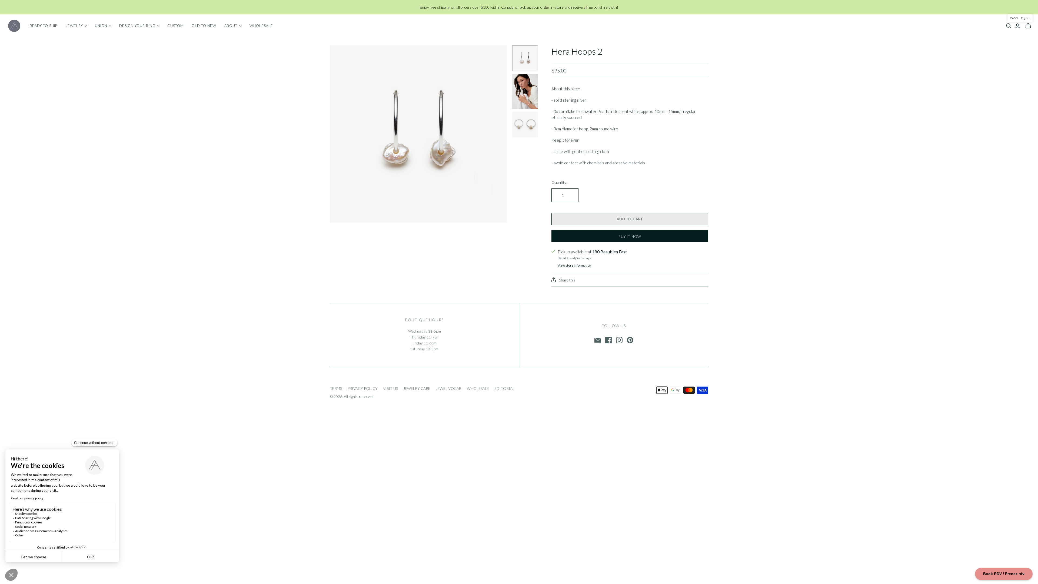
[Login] (1017, 26)
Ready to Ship (44, 26)
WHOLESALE (478, 388)
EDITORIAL (504, 388)
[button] (1020, 18)
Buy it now (629, 236)
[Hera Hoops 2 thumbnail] (525, 58)
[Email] (597, 340)
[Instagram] (619, 340)
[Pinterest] (630, 340)
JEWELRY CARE (416, 388)
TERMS (336, 388)
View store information (574, 265)
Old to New (204, 26)
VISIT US (390, 388)
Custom (175, 26)
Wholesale (261, 26)
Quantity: (559, 182)
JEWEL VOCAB (448, 388)
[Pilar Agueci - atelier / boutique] (14, 26)
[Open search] (1009, 26)
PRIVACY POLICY (362, 388)
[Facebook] (608, 340)
